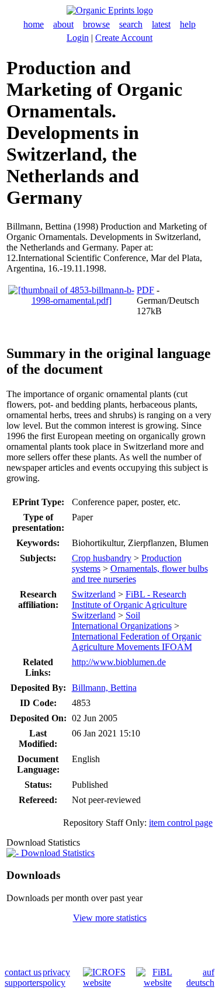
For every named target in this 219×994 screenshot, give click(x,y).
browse (96, 24)
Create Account (123, 38)
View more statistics (110, 918)
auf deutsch (200, 977)
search (130, 24)
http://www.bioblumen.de (119, 662)
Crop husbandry (101, 558)
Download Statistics (57, 853)
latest (161, 24)
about (63, 24)
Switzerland (94, 594)
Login (78, 38)
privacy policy (56, 977)
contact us (23, 972)
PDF (145, 290)
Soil (133, 615)
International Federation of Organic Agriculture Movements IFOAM (136, 641)
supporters (24, 983)
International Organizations (122, 626)
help (188, 24)
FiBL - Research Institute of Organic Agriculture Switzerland (129, 604)
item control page (181, 823)
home (33, 24)
